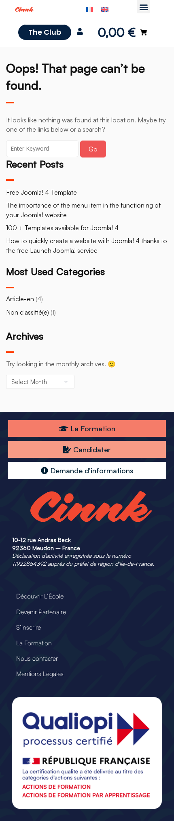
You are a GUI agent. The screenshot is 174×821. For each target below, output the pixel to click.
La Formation (34, 643)
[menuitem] (89, 8)
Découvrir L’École (40, 596)
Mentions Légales (40, 674)
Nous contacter (37, 658)
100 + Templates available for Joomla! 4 (62, 228)
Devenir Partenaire (41, 612)
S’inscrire (28, 627)
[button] (143, 6)
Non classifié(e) (27, 312)
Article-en (20, 299)
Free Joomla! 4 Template (41, 192)
